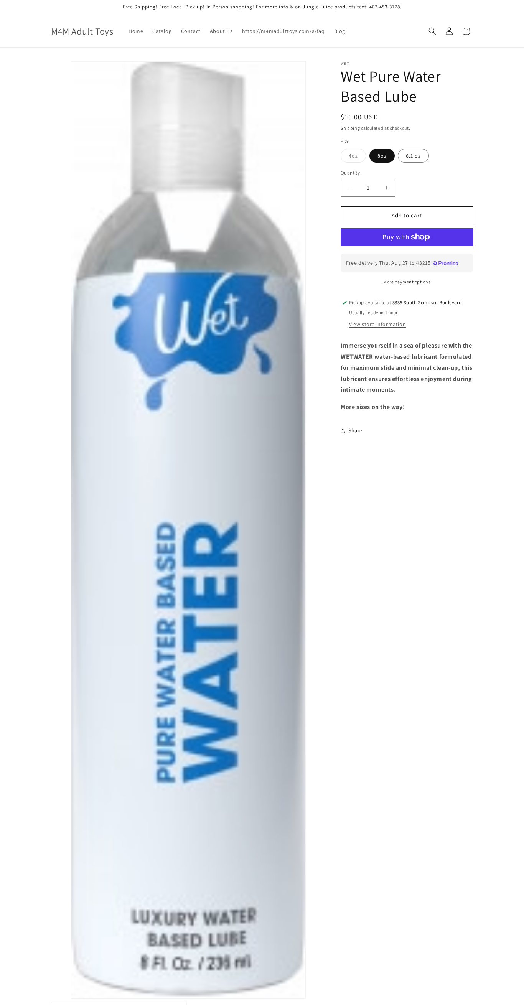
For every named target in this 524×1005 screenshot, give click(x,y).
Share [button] (355, 430)
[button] (432, 31)
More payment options (406, 282)
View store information (377, 324)
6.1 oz (413, 155)
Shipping (350, 128)
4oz (357, 157)
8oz (382, 155)
